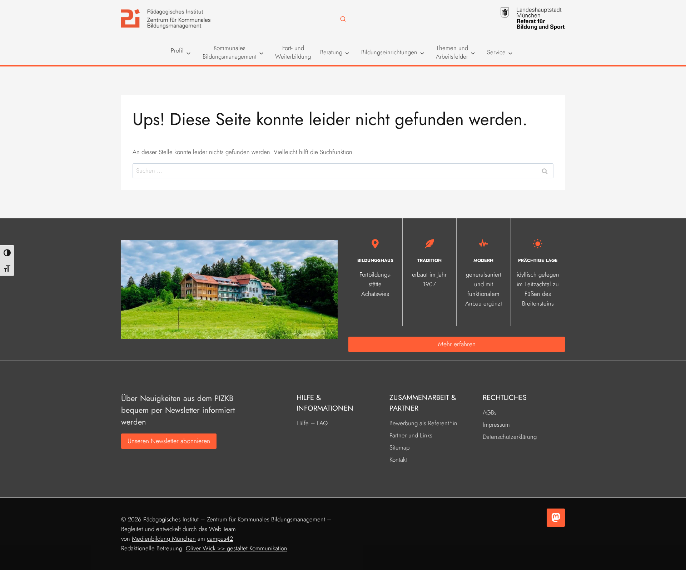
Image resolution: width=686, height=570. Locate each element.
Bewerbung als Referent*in (423, 423)
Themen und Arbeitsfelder (452, 52)
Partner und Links (410, 435)
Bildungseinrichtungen (389, 52)
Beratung (331, 52)
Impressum (496, 424)
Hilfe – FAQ (312, 423)
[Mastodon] (556, 518)
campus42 (220, 538)
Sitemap (399, 447)
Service (496, 52)
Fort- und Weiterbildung (293, 52)
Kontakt (398, 459)
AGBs (490, 412)
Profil (177, 50)
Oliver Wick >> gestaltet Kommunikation (236, 548)
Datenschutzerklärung (510, 436)
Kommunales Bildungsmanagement (230, 52)
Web (215, 529)
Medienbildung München (164, 538)
